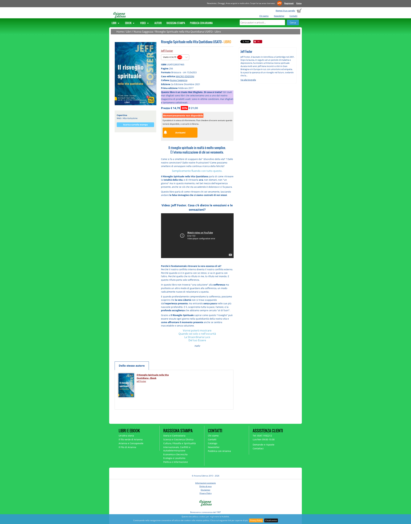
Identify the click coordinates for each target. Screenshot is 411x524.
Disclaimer (205, 490)
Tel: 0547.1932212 (262, 435)
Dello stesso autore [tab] (132, 365)
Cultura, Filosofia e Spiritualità (179, 443)
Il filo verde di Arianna (131, 439)
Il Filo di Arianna (127, 447)
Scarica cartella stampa (135, 124)
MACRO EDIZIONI (185, 76)
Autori (158, 23)
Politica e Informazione (175, 461)
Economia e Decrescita (175, 454)
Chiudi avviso (271, 520)
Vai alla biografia (248, 79)
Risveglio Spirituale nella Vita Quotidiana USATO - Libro (188, 31)
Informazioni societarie (205, 483)
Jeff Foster (167, 51)
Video (143, 23)
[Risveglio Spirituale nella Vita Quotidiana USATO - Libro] (136, 73)
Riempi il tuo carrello (285, 10)
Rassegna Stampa (175, 23)
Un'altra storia (126, 435)
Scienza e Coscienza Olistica (178, 439)
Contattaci (258, 448)
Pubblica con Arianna (201, 23)
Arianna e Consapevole (131, 443)
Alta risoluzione (130, 118)
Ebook (128, 23)
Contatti (293, 15)
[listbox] (175, 57)
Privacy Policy (256, 520)
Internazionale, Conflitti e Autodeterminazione (176, 449)
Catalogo (212, 443)
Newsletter (279, 15)
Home (120, 31)
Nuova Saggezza (143, 31)
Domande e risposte (263, 444)
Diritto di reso (205, 486)
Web (119, 118)
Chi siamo (264, 15)
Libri (114, 23)
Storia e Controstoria (174, 435)
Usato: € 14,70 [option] (172, 57)
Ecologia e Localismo (174, 458)
